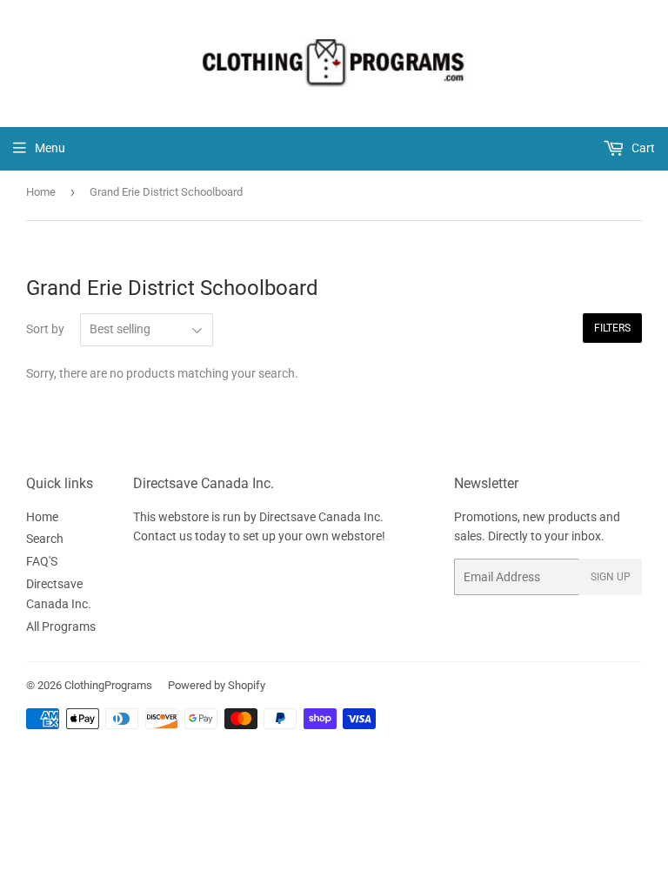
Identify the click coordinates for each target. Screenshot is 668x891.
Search (44, 539)
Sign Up (611, 577)
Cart (642, 148)
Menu (50, 148)
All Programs (61, 626)
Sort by (45, 329)
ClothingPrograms (108, 685)
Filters (612, 328)
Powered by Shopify (216, 685)
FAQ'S (41, 561)
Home (41, 191)
